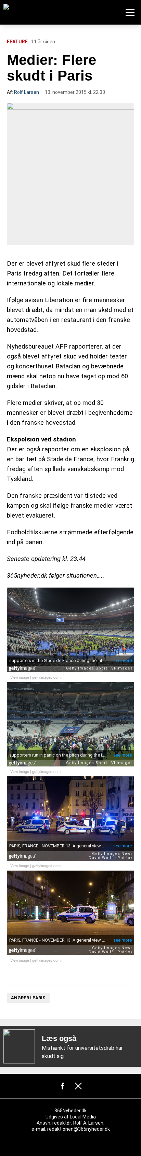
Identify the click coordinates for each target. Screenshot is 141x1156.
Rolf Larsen (26, 92)
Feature (17, 41)
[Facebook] (62, 1086)
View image (19, 677)
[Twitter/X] (78, 1086)
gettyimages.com (46, 677)
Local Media (83, 1116)
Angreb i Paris (28, 997)
